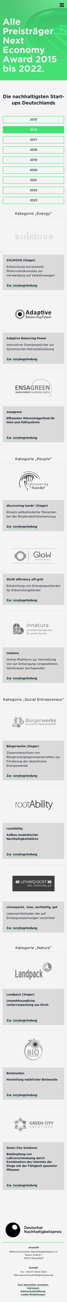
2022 (33, 190)
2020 (34, 170)
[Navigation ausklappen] (61, 4)
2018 (33, 150)
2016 (33, 129)
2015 (33, 119)
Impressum (33, 1288)
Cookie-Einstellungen (33, 1294)
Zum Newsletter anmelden (33, 1284)
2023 (33, 200)
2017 (33, 139)
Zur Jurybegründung (21, 285)
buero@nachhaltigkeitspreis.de (36, 1275)
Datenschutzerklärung (33, 1291)
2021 (33, 180)
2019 (33, 160)
